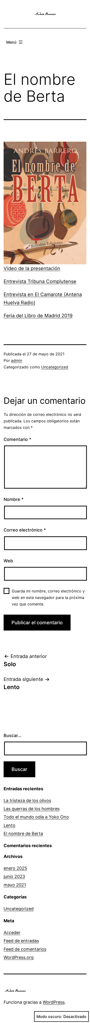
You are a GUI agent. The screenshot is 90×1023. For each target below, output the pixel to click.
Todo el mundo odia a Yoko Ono (36, 816)
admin (16, 360)
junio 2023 (14, 876)
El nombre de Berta (23, 833)
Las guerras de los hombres (32, 808)
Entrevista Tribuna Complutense (40, 281)
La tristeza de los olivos (27, 800)
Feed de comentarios (25, 949)
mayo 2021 (15, 884)
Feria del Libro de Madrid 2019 (38, 316)
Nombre (14, 499)
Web (8, 560)
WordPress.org (19, 957)
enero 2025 (15, 868)
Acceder (12, 932)
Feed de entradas (21, 940)
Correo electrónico (25, 529)
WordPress (54, 1002)
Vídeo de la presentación (32, 268)
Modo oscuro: (49, 1016)
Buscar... (12, 735)
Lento (9, 825)
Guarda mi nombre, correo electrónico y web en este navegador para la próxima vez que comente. (48, 597)
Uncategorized (54, 367)
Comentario (17, 439)
